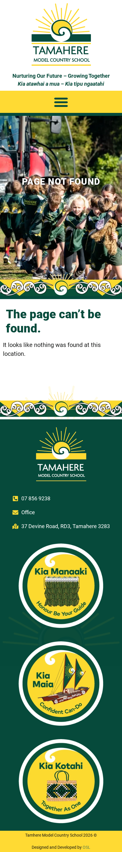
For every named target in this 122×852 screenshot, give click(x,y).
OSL (86, 847)
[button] (61, 102)
